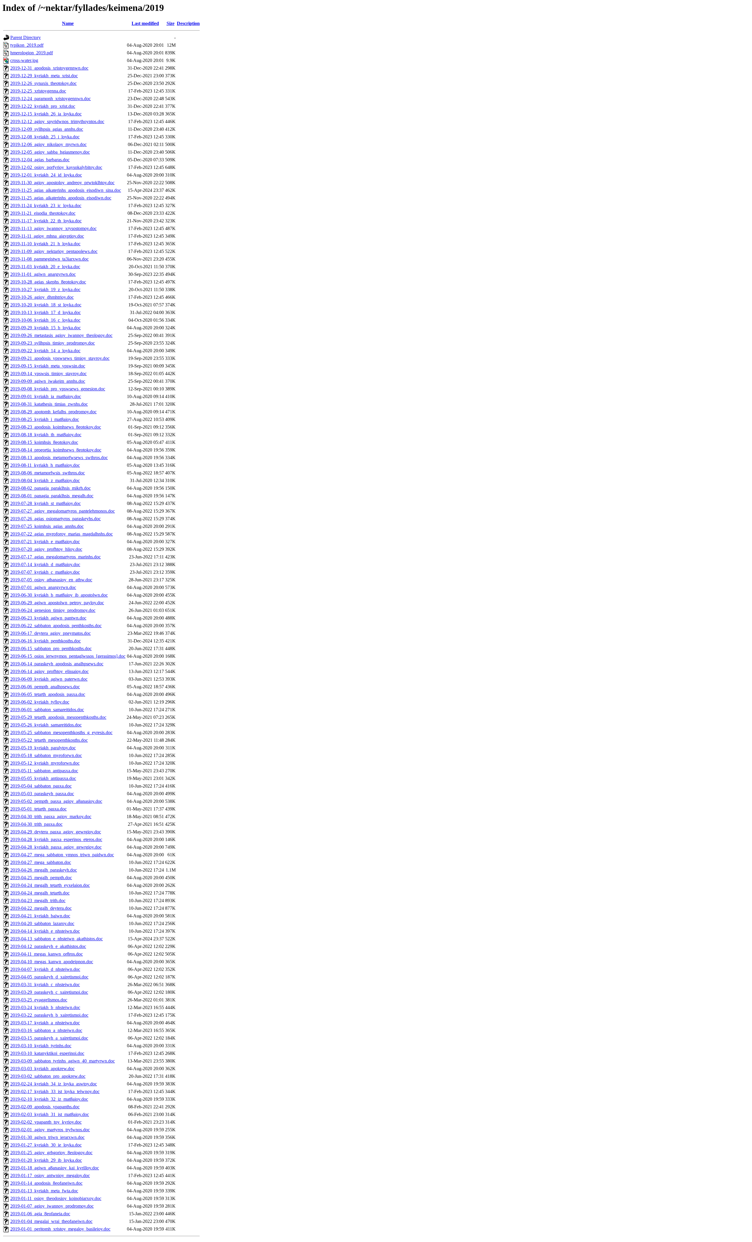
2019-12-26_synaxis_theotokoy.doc (43, 83)
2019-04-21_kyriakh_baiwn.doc (40, 915)
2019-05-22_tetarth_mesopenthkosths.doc (49, 740)
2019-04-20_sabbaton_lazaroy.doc (42, 923)
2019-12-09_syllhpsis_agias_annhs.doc (46, 129)
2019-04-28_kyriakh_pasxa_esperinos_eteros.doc (56, 839)
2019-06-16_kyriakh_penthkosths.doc (45, 640)
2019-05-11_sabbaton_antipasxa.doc (44, 770)
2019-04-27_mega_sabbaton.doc (40, 862)
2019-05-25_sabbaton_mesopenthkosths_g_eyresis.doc (61, 732)
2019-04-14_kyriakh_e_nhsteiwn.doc (45, 931)
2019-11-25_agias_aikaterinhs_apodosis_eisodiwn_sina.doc (65, 190)
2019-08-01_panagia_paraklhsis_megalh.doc (51, 495)
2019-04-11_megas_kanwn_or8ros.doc (46, 953)
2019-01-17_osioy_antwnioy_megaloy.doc (50, 1175)
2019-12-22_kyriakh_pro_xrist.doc (42, 106)
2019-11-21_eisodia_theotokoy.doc (42, 213)
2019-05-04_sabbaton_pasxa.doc (41, 785)
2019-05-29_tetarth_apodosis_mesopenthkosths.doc (58, 717)
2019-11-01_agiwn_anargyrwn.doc (43, 274)
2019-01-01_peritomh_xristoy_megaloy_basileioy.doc (60, 1228)
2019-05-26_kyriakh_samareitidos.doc (46, 724)
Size (170, 23)
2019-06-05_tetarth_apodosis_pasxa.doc (47, 694)
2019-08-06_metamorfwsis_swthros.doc (47, 472)
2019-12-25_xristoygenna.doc (38, 90)
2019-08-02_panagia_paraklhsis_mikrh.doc (50, 488)
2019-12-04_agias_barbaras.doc (40, 159)
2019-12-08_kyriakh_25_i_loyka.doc (45, 136)
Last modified (145, 23)
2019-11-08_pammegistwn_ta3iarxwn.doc (49, 258)
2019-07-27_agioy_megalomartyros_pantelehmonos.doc (62, 510)
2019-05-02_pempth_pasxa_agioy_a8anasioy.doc (56, 801)
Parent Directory (25, 37)
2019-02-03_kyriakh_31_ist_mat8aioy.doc (49, 1114)
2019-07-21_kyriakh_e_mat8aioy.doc (45, 541)
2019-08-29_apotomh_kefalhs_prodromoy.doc (53, 411)
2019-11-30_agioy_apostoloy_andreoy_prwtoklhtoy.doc (62, 182)
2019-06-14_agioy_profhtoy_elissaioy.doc (49, 671)
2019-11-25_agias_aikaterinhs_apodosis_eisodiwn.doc (60, 197)
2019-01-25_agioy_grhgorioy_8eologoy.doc (51, 1152)
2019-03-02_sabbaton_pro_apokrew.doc (47, 1076)
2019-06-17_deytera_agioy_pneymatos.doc (50, 633)
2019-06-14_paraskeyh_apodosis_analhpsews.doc (56, 663)
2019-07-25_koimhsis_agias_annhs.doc (47, 526)
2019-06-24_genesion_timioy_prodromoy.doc (52, 610)
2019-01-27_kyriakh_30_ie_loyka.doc (46, 1144)
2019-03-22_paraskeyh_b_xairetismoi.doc (49, 1015)
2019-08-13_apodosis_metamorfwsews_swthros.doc (59, 457)
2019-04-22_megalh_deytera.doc (41, 908)
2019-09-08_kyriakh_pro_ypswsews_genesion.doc (57, 388)
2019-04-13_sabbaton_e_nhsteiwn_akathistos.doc (56, 938)
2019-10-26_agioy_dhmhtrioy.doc (42, 297)
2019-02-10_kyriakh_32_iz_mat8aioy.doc (49, 1099)
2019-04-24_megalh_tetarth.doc (40, 892)
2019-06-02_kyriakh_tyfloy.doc (39, 701)
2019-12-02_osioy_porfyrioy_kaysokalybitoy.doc (56, 167)
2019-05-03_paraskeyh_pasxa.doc (42, 793)
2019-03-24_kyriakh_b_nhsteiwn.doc (45, 1007)
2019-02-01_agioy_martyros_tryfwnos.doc (50, 1129)
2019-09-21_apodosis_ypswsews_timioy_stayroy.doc (60, 358)
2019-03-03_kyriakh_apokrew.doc (42, 1068)
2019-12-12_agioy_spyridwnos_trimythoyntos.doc (57, 121)
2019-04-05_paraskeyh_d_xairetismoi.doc (49, 976)
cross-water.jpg (24, 60)
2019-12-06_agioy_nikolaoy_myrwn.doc (48, 144)
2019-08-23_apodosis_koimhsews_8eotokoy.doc (55, 426)
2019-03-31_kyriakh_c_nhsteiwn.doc (45, 984)
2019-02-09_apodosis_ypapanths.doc (45, 1106)
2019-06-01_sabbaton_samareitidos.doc (47, 709)
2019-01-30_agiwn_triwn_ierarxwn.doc (47, 1137)
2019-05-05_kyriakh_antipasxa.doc (43, 778)
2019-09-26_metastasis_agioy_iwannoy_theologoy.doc (61, 335)
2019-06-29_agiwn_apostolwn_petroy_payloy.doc (57, 602)
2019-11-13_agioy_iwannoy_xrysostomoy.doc (53, 228)
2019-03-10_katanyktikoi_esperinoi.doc (47, 1053)
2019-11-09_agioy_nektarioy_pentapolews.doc (54, 251)
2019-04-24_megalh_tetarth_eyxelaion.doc (50, 885)
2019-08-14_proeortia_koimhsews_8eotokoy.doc (55, 449)
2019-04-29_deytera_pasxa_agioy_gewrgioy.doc (55, 831)
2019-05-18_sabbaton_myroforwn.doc (46, 755)
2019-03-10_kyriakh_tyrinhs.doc (40, 1045)
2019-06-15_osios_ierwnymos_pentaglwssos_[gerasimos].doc (67, 656)
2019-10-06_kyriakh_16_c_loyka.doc (45, 320)
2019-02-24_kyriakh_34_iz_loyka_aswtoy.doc (53, 1083)
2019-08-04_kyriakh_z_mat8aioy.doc (45, 480)
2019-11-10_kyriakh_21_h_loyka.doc (45, 243)
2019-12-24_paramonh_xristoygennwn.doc (50, 98)
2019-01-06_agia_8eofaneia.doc (40, 1213)
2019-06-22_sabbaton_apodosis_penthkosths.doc (56, 625)
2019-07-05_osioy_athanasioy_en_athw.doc (51, 579)
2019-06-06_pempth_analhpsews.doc (45, 686)
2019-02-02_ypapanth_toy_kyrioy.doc (46, 1122)
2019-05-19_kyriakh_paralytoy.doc (43, 747)
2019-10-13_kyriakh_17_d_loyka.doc (45, 312)
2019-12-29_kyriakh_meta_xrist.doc (44, 75)
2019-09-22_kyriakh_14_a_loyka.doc (45, 350)
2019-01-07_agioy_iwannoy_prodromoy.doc (52, 1206)
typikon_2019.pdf (26, 45)
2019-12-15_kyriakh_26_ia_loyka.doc (46, 113)
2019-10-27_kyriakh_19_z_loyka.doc (45, 289)
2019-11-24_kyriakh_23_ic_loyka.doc (45, 205)
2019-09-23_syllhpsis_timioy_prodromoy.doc (52, 342)
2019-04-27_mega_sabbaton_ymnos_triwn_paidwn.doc (62, 854)
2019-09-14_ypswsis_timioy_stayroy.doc (48, 373)
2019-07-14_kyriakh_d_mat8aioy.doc (45, 564)
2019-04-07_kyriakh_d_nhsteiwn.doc (45, 969)
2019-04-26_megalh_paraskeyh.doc (43, 869)
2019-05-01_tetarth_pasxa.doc (38, 808)
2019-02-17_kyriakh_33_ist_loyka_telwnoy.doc (55, 1091)
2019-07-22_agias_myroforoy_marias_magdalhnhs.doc (61, 533)
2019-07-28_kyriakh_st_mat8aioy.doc (45, 503)
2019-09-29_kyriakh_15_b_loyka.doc (45, 327)
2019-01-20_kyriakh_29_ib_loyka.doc (46, 1160)
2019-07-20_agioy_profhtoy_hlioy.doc (46, 549)
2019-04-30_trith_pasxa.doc (36, 824)
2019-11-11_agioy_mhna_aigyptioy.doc (47, 236)
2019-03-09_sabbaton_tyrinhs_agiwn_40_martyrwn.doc (62, 1060)
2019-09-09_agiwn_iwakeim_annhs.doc (47, 381)
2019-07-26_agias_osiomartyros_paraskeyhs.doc (55, 518)
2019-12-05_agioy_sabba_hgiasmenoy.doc (50, 152)
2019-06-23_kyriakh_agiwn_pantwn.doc (48, 617)
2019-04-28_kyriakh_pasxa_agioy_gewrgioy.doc (56, 847)
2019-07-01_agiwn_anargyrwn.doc (43, 587)
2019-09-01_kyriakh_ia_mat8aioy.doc (45, 396)
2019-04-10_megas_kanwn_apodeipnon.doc (51, 961)
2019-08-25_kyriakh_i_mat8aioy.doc (44, 419)
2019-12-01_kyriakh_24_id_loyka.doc (46, 174)
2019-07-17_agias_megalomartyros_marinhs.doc (55, 556)
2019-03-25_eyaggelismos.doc (38, 999)
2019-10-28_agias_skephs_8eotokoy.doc (48, 281)
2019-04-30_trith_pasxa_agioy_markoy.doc (50, 816)
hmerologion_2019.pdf (31, 52)
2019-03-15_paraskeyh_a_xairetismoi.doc (49, 1037)
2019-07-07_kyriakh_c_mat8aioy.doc (45, 572)
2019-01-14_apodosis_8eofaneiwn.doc (46, 1183)
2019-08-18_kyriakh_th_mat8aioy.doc (45, 434)
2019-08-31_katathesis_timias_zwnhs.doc (49, 404)
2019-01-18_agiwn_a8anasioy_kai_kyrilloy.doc (54, 1167)
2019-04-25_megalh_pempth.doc (41, 877)
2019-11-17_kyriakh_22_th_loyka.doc (46, 220)
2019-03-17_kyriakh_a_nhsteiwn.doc (45, 1022)
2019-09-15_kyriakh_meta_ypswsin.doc (47, 365)
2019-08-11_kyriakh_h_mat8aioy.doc (45, 465)
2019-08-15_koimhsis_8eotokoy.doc (44, 442)
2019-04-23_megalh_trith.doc (38, 900)
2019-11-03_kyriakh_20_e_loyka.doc (45, 266)
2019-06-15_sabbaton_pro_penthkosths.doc (51, 648)
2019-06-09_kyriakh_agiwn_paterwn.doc (49, 679)
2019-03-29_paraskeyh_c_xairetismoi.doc (49, 992)
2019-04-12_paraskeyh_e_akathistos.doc (48, 946)
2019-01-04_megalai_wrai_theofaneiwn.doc (51, 1221)
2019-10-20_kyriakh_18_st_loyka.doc (45, 304)
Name (68, 23)
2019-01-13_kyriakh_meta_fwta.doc (44, 1190)
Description (188, 23)
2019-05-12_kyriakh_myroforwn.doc (45, 763)
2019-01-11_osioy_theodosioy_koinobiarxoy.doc (55, 1198)
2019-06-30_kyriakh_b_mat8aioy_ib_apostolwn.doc (59, 595)
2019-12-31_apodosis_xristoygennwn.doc (49, 68)
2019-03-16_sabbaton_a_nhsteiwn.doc (46, 1030)
